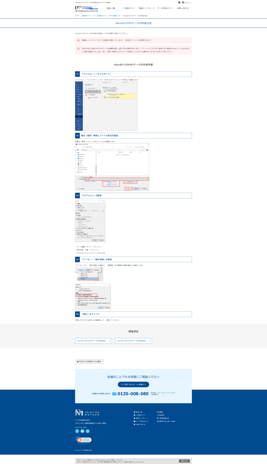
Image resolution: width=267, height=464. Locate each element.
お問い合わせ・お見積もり (135, 384)
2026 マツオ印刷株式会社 (84, 450)
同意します (184, 461)
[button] (83, 440)
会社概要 (160, 412)
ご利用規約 (160, 415)
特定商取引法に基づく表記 (166, 421)
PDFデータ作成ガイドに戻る (90, 361)
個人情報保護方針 (163, 418)
